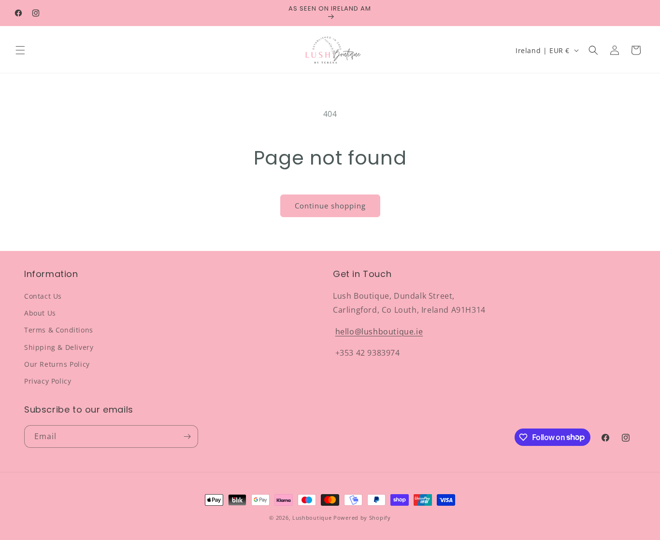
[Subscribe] (187, 436)
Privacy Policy (47, 381)
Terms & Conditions (58, 329)
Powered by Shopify (362, 517)
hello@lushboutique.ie (379, 331)
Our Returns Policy (57, 364)
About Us (40, 313)
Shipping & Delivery (58, 347)
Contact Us (43, 296)
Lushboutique (311, 517)
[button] (20, 50)
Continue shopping (330, 205)
